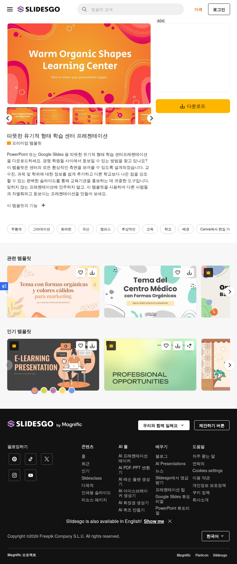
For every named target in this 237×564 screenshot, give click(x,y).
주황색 (16, 228)
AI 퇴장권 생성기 (133, 502)
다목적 (88, 485)
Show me (154, 521)
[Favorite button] (126, 32)
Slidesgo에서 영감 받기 (171, 480)
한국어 (213, 536)
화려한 (66, 228)
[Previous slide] (7, 291)
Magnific (184, 555)
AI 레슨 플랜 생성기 (134, 481)
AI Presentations (170, 463)
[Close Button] (170, 521)
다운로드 (196, 106)
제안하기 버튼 (212, 425)
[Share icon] (141, 32)
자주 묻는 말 (203, 456)
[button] (151, 118)
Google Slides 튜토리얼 (172, 498)
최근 (86, 463)
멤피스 (105, 228)
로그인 (219, 9)
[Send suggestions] (4, 286)
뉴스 (159, 470)
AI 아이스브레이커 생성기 (133, 493)
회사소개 (200, 499)
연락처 (198, 463)
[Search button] (84, 9)
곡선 (85, 228)
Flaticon (201, 555)
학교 (167, 228)
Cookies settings (207, 470)
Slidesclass (92, 478)
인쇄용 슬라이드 (96, 492)
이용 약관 (201, 477)
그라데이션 (41, 228)
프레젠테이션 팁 (170, 489)
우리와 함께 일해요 (160, 425)
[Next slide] (142, 63)
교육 (150, 228)
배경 (185, 228)
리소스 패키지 (94, 499)
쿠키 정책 (201, 492)
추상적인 (129, 228)
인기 (86, 470)
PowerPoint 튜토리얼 (172, 510)
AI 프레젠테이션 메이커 (133, 458)
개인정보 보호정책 (209, 485)
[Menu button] (10, 9)
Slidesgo (220, 555)
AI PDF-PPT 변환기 (134, 469)
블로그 (161, 456)
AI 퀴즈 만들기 (131, 509)
